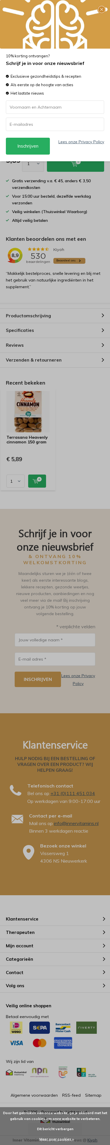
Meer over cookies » (56, 1139)
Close (101, 10)
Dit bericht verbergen (55, 1129)
